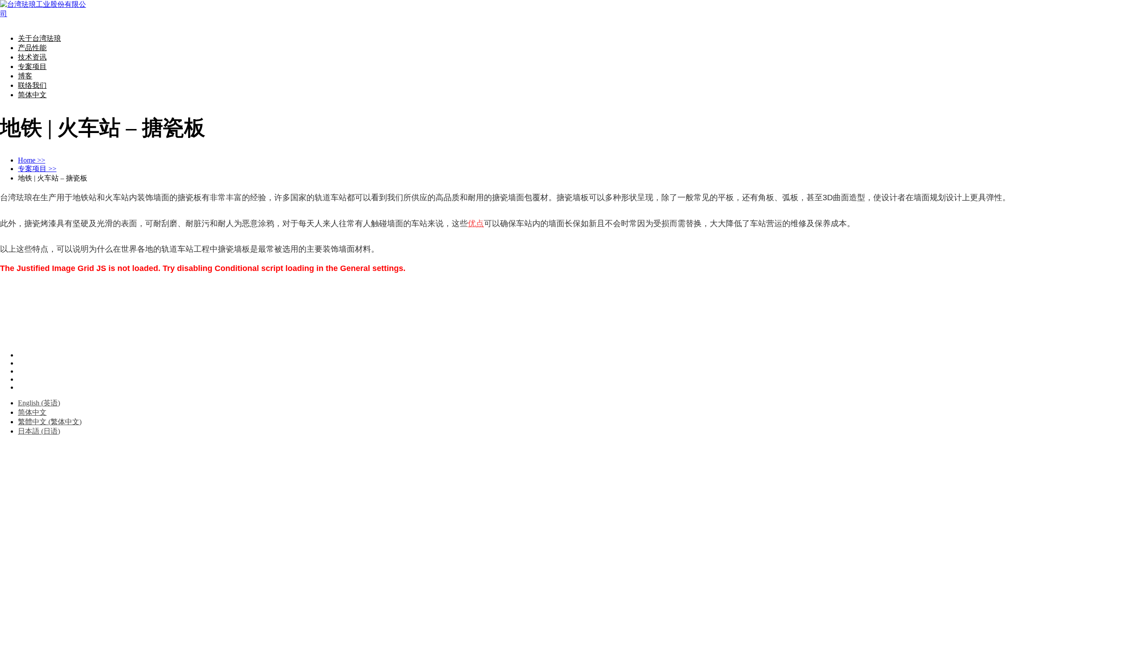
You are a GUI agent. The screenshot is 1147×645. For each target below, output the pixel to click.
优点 (476, 223)
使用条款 (14, 320)
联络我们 (32, 85)
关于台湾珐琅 (39, 38)
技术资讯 (32, 57)
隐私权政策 (52, 320)
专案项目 (32, 66)
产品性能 (32, 48)
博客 (25, 76)
